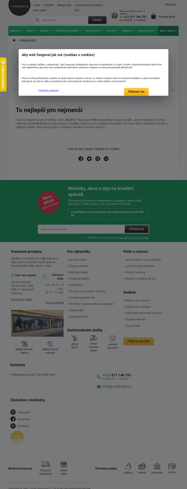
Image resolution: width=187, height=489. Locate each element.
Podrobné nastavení (48, 90)
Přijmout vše (136, 91)
